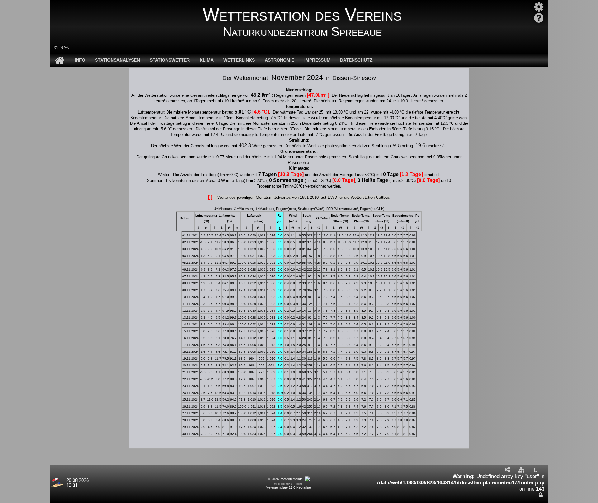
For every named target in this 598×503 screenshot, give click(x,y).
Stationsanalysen (117, 60)
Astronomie (279, 60)
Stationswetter (170, 60)
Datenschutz (356, 60)
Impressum (317, 60)
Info (80, 60)
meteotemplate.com (288, 484)
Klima (207, 60)
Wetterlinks (239, 60)
